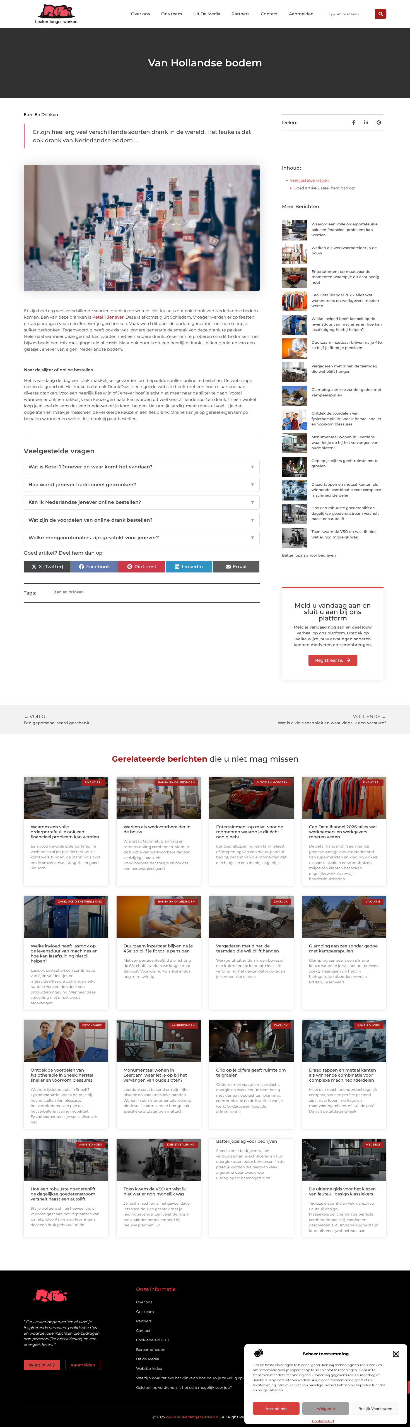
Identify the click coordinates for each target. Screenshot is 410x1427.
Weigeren (326, 1408)
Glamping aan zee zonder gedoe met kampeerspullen (343, 948)
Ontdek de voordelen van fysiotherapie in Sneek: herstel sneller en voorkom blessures (346, 418)
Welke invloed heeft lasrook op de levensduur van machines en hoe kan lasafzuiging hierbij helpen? (347, 324)
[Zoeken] (380, 14)
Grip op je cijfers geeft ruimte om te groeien (251, 1072)
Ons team (171, 13)
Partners (240, 13)
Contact (269, 13)
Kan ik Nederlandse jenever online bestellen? (141, 502)
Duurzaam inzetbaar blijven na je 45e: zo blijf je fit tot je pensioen (158, 948)
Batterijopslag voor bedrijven (309, 555)
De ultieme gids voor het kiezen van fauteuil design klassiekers (342, 1191)
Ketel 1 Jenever (108, 317)
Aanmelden (301, 13)
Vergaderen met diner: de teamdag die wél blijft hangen (247, 948)
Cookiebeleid (323, 1421)
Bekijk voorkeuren (375, 1408)
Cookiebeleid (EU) (152, 1340)
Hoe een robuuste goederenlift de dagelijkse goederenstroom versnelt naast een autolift (345, 513)
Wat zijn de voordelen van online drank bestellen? (141, 520)
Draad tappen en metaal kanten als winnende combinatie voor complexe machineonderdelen (346, 489)
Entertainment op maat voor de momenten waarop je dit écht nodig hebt (345, 277)
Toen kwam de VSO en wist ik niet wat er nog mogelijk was (155, 1191)
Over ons (140, 13)
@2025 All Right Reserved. (205, 1417)
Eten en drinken (41, 114)
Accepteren (276, 1408)
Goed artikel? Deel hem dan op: (324, 188)
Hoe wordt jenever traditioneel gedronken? (141, 484)
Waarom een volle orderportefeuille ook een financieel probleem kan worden (345, 229)
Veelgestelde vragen (309, 180)
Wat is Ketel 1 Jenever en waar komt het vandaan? (141, 467)
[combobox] (350, 14)
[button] (396, 1354)
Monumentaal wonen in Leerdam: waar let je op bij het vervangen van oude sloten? (345, 442)
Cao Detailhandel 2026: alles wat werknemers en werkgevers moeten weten (345, 300)
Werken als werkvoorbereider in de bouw (157, 829)
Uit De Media (206, 13)
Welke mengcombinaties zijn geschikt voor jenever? (141, 537)
